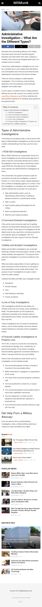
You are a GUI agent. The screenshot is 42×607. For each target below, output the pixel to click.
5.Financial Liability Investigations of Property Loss (22, 121)
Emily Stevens (18, 442)
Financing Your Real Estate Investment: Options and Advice (25, 562)
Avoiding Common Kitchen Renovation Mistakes (24, 553)
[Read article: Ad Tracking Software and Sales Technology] (6, 571)
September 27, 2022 (17, 478)
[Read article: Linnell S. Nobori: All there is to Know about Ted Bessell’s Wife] (6, 501)
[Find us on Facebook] (19, 602)
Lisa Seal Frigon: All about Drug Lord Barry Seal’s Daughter (24, 492)
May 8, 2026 (28, 453)
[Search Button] (39, 3)
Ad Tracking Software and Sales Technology (22, 570)
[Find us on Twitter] (21, 602)
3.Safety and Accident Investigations (18, 117)
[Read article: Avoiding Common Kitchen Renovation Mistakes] (6, 554)
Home (3, 9)
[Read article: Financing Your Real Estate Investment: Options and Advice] (6, 562)
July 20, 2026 (7, 546)
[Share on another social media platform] (34, 46)
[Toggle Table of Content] (34, 107)
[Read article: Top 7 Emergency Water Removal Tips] (7, 442)
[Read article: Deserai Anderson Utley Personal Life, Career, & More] (6, 484)
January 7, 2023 (16, 574)
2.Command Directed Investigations (17, 115)
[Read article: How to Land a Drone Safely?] (7, 460)
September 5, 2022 (17, 504)
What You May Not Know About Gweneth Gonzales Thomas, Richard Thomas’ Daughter (25, 510)
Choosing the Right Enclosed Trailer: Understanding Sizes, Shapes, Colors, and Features (18, 541)
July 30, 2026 (28, 442)
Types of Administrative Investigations (16, 110)
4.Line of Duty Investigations (15, 119)
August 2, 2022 (16, 515)
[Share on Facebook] (8, 46)
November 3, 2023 (17, 556)
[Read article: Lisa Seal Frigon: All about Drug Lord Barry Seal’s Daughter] (6, 493)
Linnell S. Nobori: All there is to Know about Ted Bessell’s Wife (24, 501)
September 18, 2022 (17, 495)
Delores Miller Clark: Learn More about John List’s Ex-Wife (24, 474)
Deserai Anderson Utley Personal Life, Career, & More (24, 483)
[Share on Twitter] (21, 46)
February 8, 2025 (17, 565)
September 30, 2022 (17, 486)
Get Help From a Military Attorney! (15, 124)
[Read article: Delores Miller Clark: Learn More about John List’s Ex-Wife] (6, 475)
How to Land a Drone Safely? (22, 457)
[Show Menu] (2, 3)
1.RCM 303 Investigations (14, 112)
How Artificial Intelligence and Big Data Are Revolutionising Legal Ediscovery (26, 449)
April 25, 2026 (29, 460)
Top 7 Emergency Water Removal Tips (25, 440)
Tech (8, 9)
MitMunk (20, 3)
